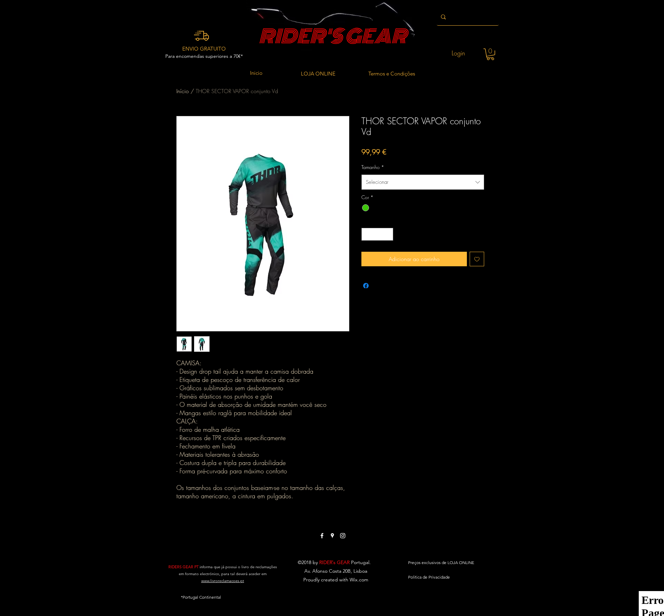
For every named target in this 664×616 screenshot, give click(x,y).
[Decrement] (366, 234)
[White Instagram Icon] (342, 535)
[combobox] (422, 182)
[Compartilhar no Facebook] (366, 286)
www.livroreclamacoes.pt (222, 580)
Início (182, 91)
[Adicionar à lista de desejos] (477, 259)
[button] (490, 54)
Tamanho (372, 167)
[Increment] (388, 234)
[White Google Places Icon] (332, 535)
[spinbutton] (377, 234)
